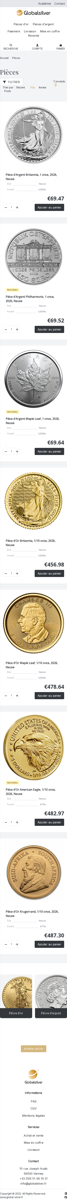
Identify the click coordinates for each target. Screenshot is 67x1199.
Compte (37, 48)
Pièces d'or (22, 24)
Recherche (11, 48)
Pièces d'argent (43, 24)
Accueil (4, 57)
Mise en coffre (50, 31)
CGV (34, 1108)
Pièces (16, 57)
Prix (33, 87)
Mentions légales (33, 1115)
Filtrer (13, 82)
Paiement (14, 31)
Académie (44, 4)
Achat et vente (33, 1135)
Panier (60, 48)
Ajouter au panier (49, 207)
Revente (33, 35)
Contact (59, 4)
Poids (7, 90)
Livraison (30, 31)
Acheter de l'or (33, 1049)
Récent (21, 87)
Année (42, 87)
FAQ (33, 1101)
